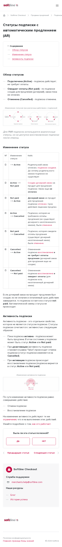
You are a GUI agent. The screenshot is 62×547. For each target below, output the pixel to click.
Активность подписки (22, 59)
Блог (13, 495)
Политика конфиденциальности (17, 538)
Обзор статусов (20, 50)
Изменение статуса (21, 54)
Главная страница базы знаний (18, 541)
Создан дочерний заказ (40, 183)
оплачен (42, 204)
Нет (44, 441)
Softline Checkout (18, 15)
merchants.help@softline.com (27, 482)
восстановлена (45, 252)
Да (18, 441)
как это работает (41, 424)
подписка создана (47, 168)
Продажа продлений (40, 15)
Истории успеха (19, 499)
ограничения (10, 419)
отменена (47, 225)
